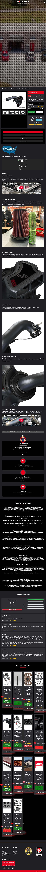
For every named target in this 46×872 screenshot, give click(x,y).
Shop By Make (5, 855)
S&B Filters (41, 108)
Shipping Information (6, 853)
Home (3, 850)
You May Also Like (23, 138)
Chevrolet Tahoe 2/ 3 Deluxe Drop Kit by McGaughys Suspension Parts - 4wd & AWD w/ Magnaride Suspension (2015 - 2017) (39, 694)
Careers (14, 854)
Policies (14, 852)
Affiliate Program (5, 854)
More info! (41, 103)
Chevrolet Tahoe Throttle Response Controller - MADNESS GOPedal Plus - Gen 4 (39, 735)
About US (15, 850)
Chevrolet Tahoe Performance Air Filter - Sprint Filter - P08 (17, 776)
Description (23, 132)
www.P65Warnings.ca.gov (32, 431)
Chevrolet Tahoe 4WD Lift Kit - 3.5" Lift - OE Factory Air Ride (28, 775)
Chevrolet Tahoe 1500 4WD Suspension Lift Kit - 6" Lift (17, 817)
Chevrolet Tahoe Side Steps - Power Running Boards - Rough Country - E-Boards (7, 777)
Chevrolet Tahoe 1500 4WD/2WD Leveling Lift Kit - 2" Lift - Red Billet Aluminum (39, 776)
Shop (3, 851)
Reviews (23, 135)
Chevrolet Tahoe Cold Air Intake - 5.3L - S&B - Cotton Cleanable (7, 733)
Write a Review (13, 609)
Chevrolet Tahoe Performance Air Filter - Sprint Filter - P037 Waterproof (7, 818)
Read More (22, 480)
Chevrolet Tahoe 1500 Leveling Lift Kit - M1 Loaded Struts (7, 690)
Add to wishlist (39, 112)
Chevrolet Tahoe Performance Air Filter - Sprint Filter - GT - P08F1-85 (28, 734)
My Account (15, 853)
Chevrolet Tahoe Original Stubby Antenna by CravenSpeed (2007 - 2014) (17, 691)
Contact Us (15, 851)
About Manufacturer (23, 141)
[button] (24, 101)
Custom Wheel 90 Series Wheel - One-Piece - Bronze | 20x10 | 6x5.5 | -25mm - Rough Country (28, 692)
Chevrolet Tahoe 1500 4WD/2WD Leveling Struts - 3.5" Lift (17, 733)
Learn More (39, 119)
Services (4, 852)
